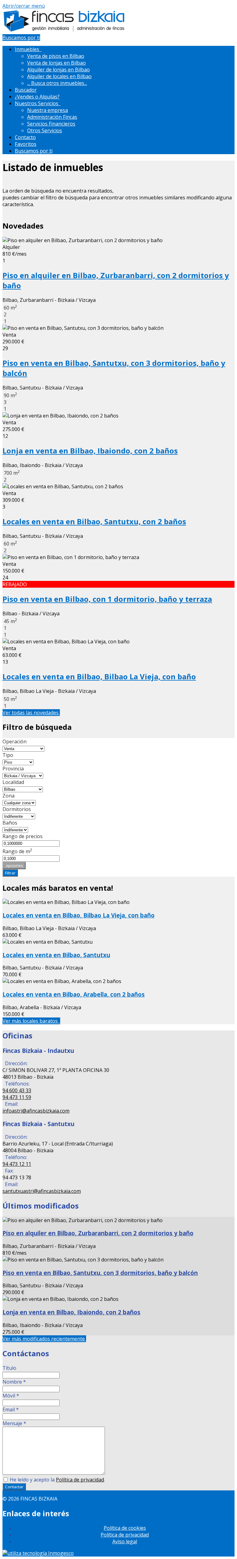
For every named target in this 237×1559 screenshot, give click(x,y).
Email (10, 1409)
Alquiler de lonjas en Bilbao (58, 69)
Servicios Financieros (51, 123)
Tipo (7, 755)
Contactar (14, 1486)
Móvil (10, 1395)
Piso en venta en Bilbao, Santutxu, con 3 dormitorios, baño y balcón (100, 1273)
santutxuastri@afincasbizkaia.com (41, 1191)
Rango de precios (22, 836)
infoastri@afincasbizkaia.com (35, 1110)
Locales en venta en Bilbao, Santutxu (56, 955)
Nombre (14, 1381)
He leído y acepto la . (57, 1479)
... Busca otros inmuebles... (57, 83)
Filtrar (10, 873)
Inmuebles (28, 49)
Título (9, 1368)
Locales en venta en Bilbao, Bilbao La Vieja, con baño (99, 676)
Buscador (26, 89)
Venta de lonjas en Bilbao (56, 62)
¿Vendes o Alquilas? (37, 96)
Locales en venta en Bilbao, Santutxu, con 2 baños (94, 521)
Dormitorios (16, 809)
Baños (9, 822)
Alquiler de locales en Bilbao (59, 76)
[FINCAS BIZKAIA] (64, 30)
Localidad (13, 782)
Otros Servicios (44, 130)
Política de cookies (125, 1528)
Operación (14, 741)
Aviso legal (124, 1541)
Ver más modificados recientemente (44, 1338)
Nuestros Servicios (38, 103)
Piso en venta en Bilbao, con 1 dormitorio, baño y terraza (107, 599)
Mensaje (14, 1423)
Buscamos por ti (21, 37)
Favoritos (25, 144)
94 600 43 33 (16, 1090)
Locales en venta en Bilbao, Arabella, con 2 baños (73, 994)
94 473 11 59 (16, 1097)
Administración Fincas (52, 117)
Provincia (13, 768)
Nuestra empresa (47, 110)
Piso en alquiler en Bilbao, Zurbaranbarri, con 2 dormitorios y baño (97, 1233)
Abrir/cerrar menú (23, 5)
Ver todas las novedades (31, 712)
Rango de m (17, 851)
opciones (14, 865)
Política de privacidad (80, 1479)
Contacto (25, 137)
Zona (8, 795)
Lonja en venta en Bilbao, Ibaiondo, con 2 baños (90, 451)
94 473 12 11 (16, 1164)
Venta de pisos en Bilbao (55, 56)
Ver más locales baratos (31, 1020)
